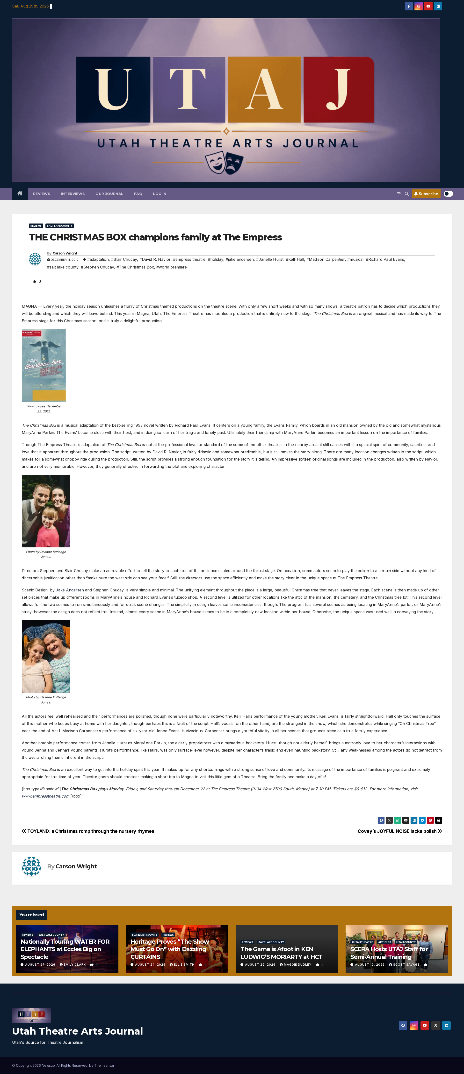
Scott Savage (406, 964)
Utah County (406, 942)
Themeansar (104, 1065)
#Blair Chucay (124, 259)
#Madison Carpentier (325, 259)
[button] (407, 193)
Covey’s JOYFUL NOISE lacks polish (398, 831)
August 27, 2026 (40, 964)
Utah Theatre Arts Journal (77, 1031)
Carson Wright (65, 253)
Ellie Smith (185, 964)
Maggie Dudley (298, 964)
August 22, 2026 (260, 964)
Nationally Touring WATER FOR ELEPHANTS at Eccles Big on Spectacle (65, 949)
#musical (355, 259)
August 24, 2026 (151, 964)
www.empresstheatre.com (45, 796)
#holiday (215, 259)
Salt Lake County (59, 225)
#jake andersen (240, 259)
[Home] (20, 194)
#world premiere (171, 267)
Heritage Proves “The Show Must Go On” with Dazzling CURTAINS (169, 949)
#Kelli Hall (295, 259)
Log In (159, 194)
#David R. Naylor (155, 259)
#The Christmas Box (135, 267)
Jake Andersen (70, 590)
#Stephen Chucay (97, 267)
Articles (384, 942)
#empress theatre (189, 259)
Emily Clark (75, 964)
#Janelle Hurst (269, 259)
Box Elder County (144, 934)
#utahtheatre (362, 942)
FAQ (138, 194)
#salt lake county (63, 267)
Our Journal (109, 194)
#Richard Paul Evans (385, 259)
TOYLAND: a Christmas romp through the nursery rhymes (90, 831)
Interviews (73, 194)
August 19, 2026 (370, 964)
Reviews (42, 194)
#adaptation (98, 259)
